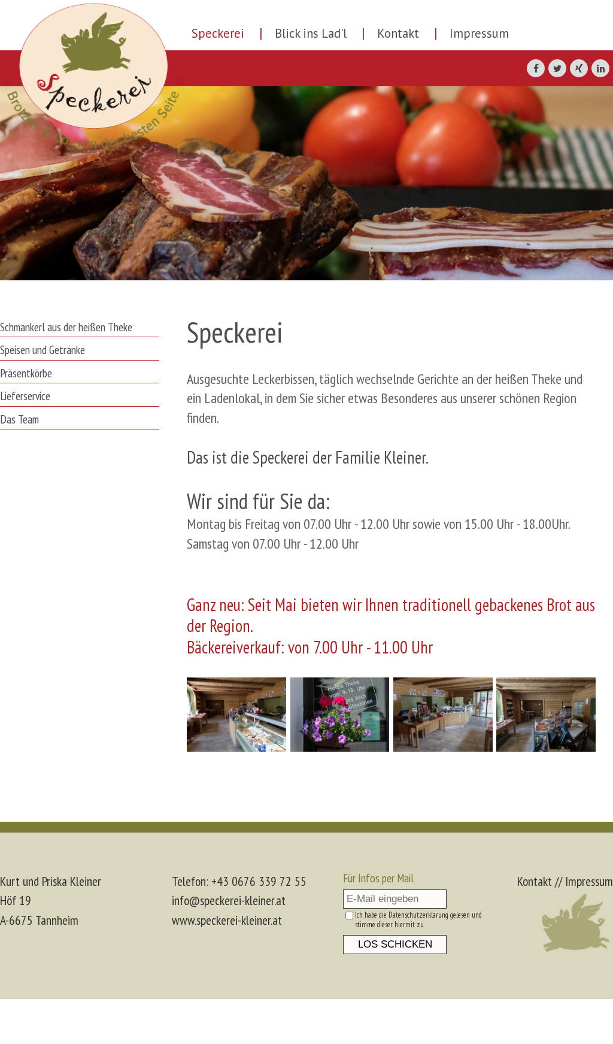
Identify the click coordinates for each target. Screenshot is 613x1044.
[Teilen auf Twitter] (557, 68)
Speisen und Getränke (42, 349)
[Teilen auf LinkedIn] (600, 68)
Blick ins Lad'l (311, 33)
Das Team (19, 418)
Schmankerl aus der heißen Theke (66, 326)
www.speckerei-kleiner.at (227, 920)
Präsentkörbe (26, 372)
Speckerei (218, 33)
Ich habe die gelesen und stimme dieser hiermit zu (418, 920)
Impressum (479, 33)
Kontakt (398, 33)
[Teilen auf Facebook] (536, 68)
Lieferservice (25, 395)
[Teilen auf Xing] (579, 68)
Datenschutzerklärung (418, 915)
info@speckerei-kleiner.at (229, 900)
